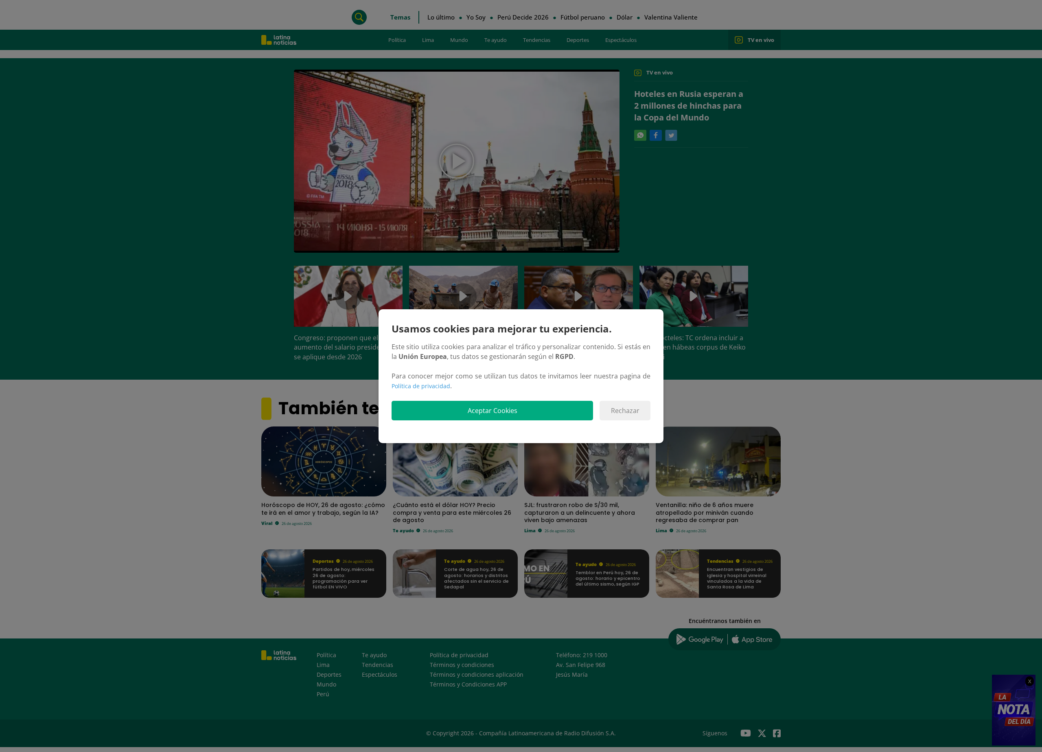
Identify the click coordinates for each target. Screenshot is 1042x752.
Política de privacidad (421, 386)
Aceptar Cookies (492, 410)
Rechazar (625, 410)
